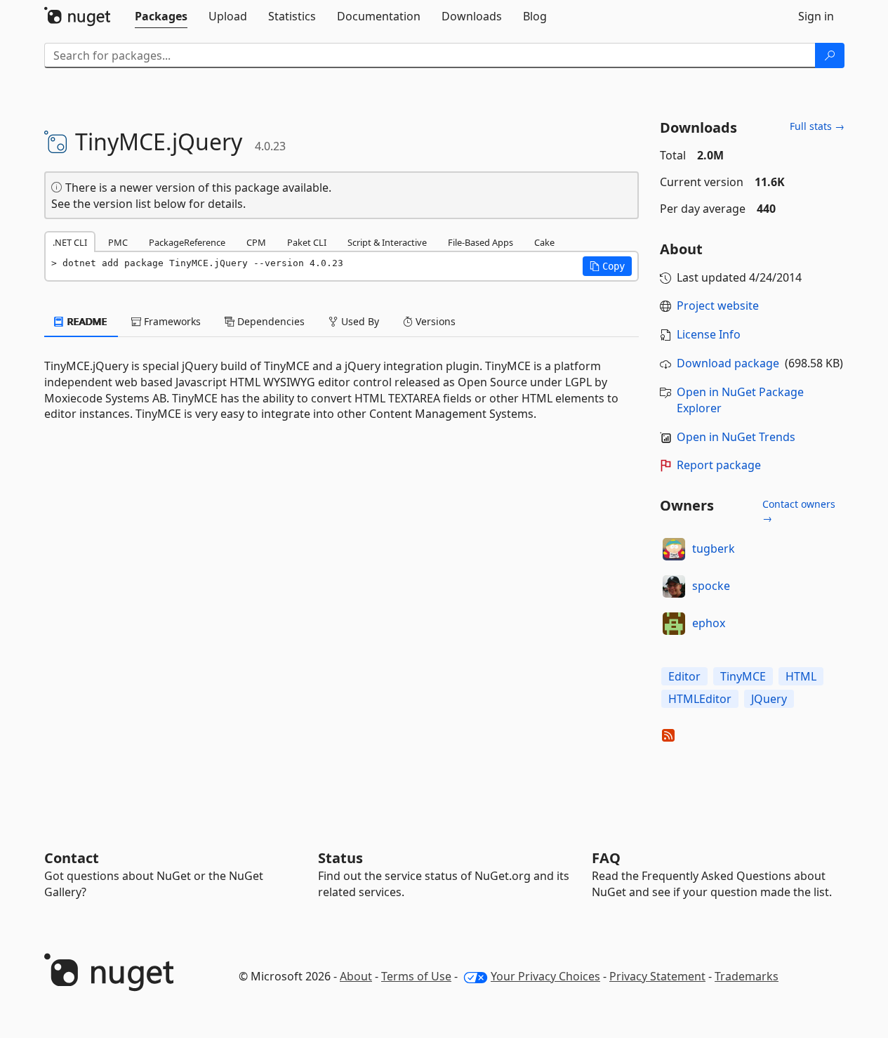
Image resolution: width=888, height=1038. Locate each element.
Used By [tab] (358, 321)
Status (340, 857)
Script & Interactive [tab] (387, 242)
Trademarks (746, 976)
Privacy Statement (657, 976)
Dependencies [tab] (269, 321)
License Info (709, 334)
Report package (719, 465)
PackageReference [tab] (187, 242)
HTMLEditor (699, 699)
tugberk (713, 548)
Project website (718, 305)
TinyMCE (743, 676)
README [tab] (86, 321)
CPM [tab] (256, 242)
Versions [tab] (434, 321)
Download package (728, 363)
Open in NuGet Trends (736, 437)
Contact (71, 857)
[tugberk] (674, 549)
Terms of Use (416, 976)
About (356, 976)
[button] (607, 266)
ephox (708, 623)
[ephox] (674, 623)
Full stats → (817, 126)
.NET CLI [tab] (70, 242)
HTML (801, 676)
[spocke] (674, 586)
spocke (711, 585)
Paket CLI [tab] (306, 242)
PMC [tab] (118, 242)
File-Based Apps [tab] (480, 242)
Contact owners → (798, 511)
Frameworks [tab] (171, 321)
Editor (684, 676)
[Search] (829, 55)
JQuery (769, 699)
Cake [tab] (544, 242)
